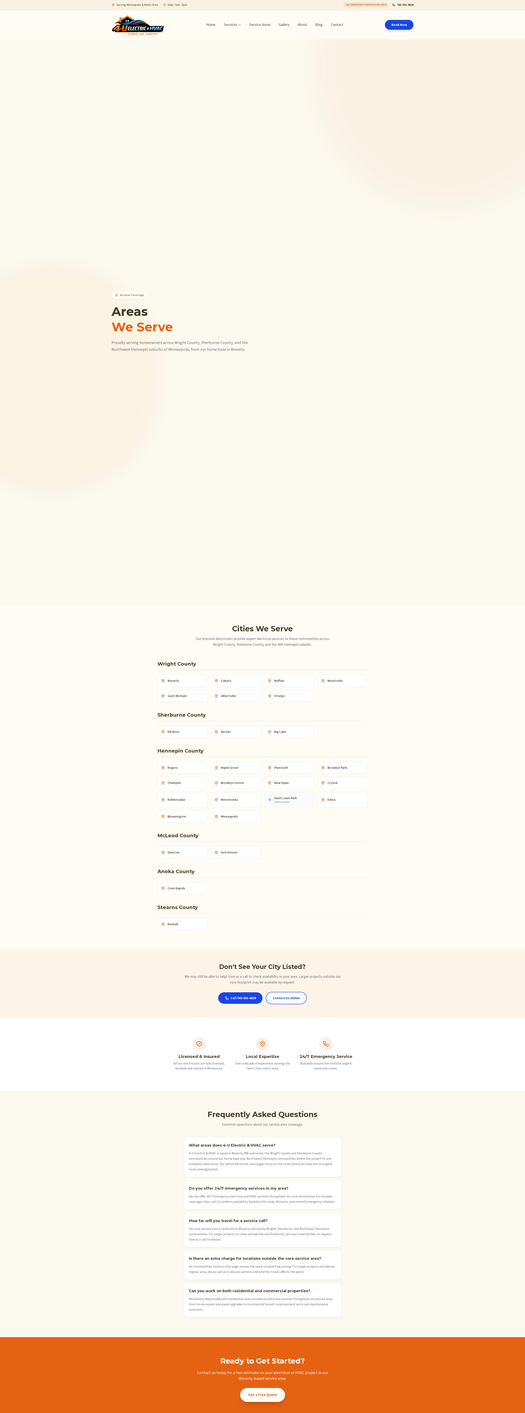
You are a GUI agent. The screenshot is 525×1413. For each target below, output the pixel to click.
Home (211, 24)
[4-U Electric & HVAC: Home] (138, 25)
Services (230, 24)
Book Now (399, 25)
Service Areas (259, 24)
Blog (319, 24)
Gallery (284, 24)
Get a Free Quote (262, 1394)
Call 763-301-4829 (243, 998)
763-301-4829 (405, 5)
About (302, 24)
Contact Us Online (286, 998)
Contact (337, 24)
